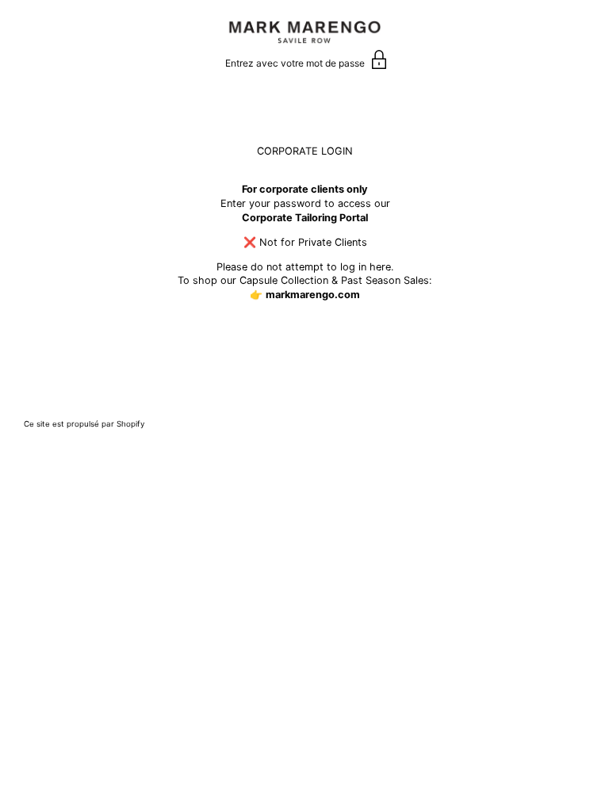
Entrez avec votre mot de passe (296, 63)
